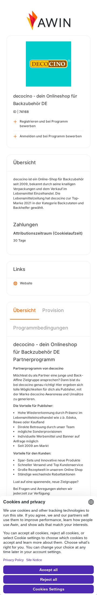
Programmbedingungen (40, 328)
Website (26, 283)
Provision (53, 310)
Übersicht (24, 310)
